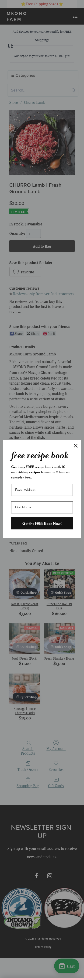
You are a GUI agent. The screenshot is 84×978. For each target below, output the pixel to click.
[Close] (75, 445)
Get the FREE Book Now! (42, 523)
